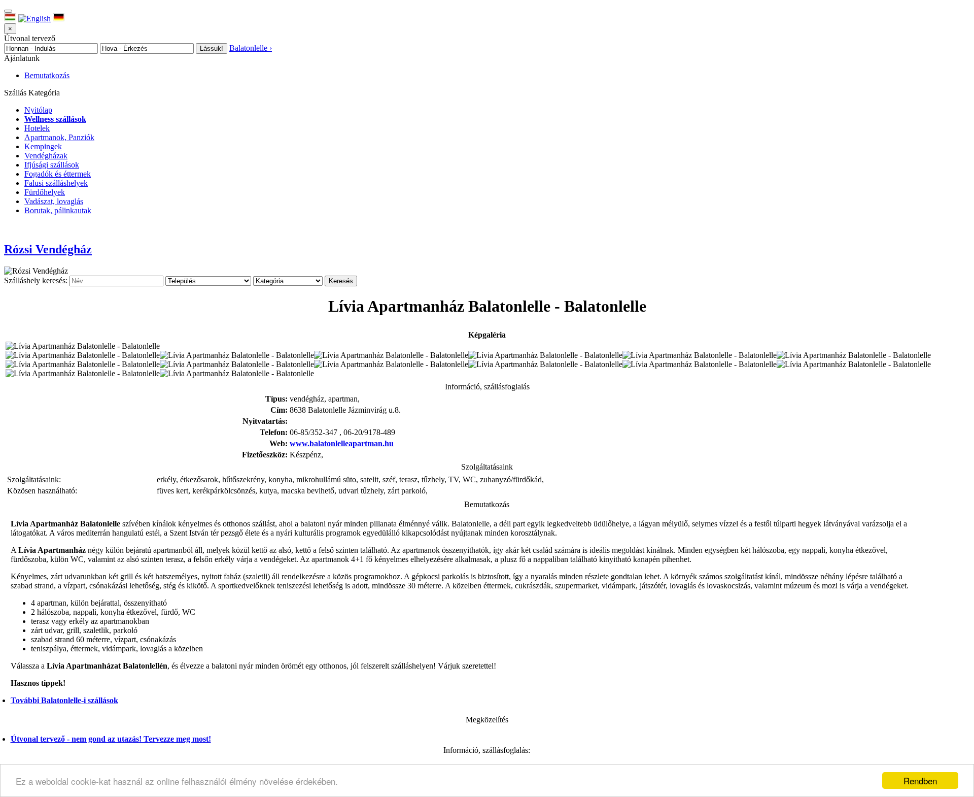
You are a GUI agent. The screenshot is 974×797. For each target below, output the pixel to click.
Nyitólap (38, 110)
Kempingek (43, 146)
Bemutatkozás (46, 75)
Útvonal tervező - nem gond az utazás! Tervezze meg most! (111, 739)
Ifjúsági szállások (51, 164)
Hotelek (37, 128)
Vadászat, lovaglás (53, 201)
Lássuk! (211, 48)
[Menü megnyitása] (8, 11)
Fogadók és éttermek (57, 174)
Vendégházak (45, 155)
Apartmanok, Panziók (59, 137)
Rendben (920, 780)
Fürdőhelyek (44, 192)
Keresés (341, 281)
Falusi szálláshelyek (56, 183)
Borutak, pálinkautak (57, 210)
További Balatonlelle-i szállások (64, 700)
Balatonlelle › (250, 48)
